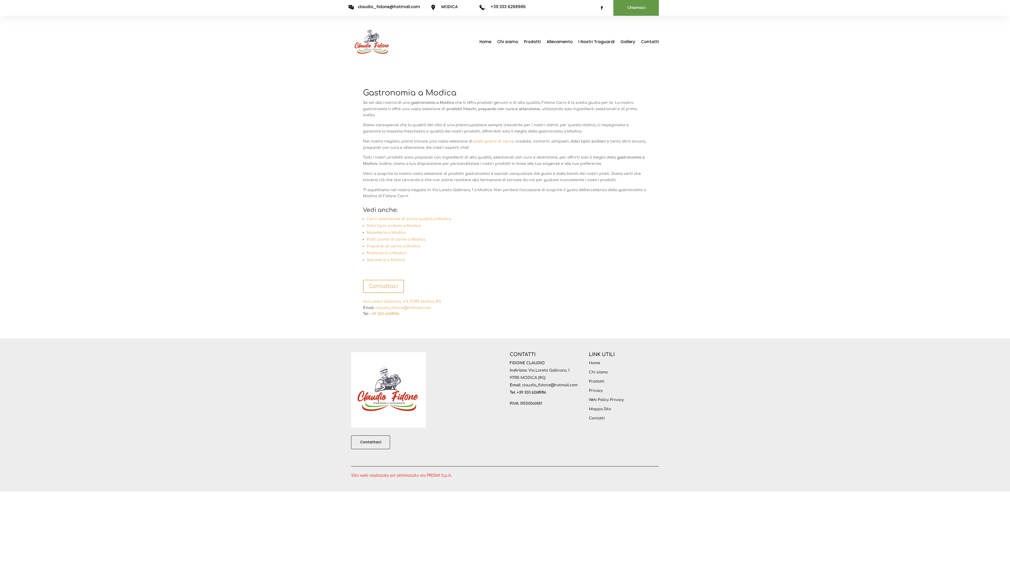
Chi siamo (507, 41)
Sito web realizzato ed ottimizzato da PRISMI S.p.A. (401, 475)
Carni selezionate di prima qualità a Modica (409, 219)
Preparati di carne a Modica (393, 246)
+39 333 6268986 (508, 6)
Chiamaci (636, 7)
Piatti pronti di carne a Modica (396, 239)
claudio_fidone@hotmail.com (403, 308)
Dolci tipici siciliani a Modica (394, 226)
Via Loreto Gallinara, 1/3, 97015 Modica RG (402, 301)
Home (485, 41)
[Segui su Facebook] (601, 8)
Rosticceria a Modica (387, 253)
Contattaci (383, 286)
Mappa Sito (600, 409)
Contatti (650, 41)
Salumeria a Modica (386, 260)
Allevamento (560, 41)
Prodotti (532, 41)
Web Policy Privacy (606, 400)
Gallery (627, 41)
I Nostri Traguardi (596, 41)
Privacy (596, 391)
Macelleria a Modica (386, 233)
